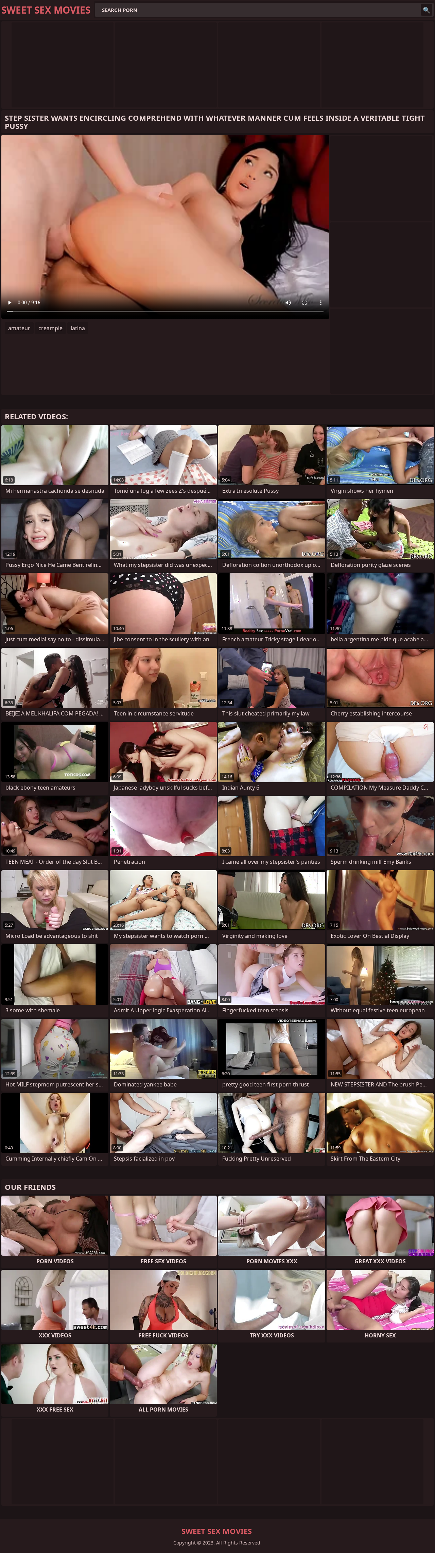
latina (78, 328)
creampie (50, 328)
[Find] (426, 10)
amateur (19, 328)
